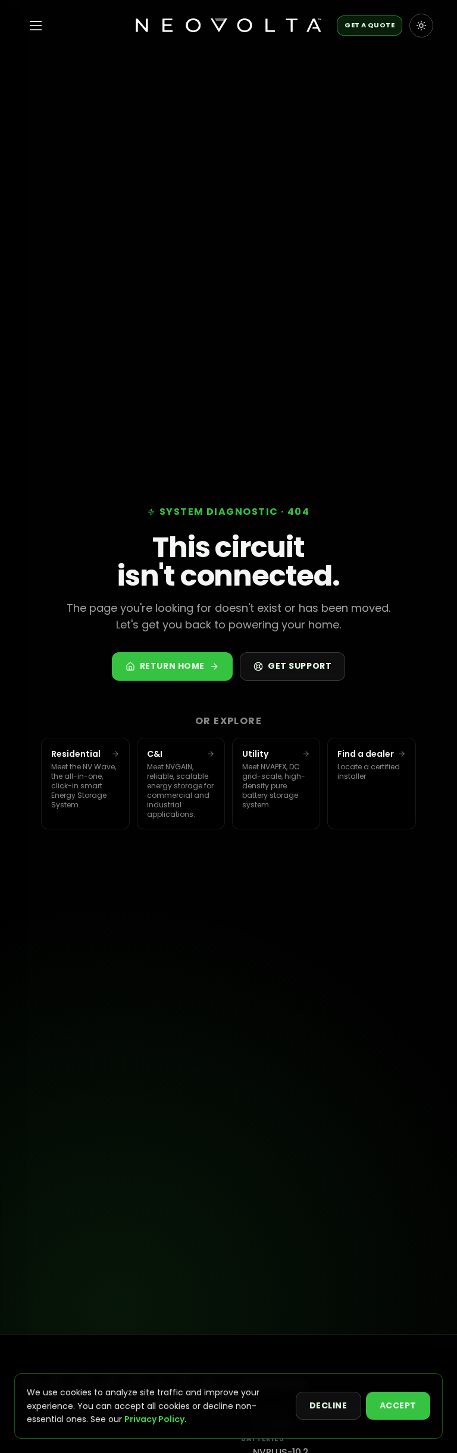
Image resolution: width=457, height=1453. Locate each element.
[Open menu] (36, 25)
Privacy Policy (154, 1419)
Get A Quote (370, 25)
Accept (398, 1405)
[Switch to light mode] (421, 25)
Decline (328, 1405)
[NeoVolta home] (228, 25)
